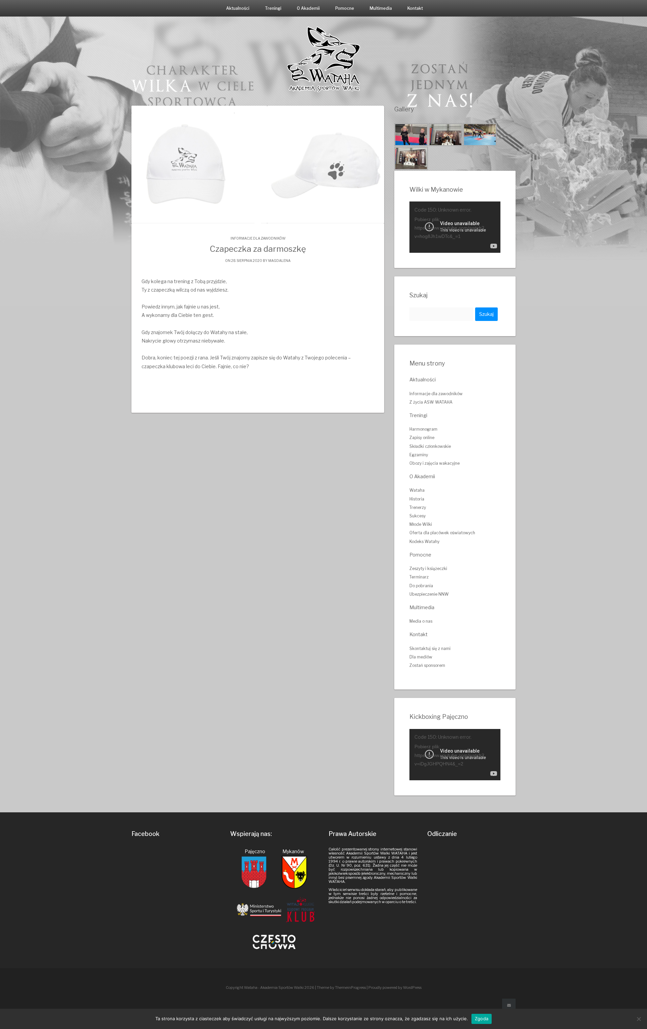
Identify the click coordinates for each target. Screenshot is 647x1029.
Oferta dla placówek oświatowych (442, 532)
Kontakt (415, 8)
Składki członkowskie (430, 446)
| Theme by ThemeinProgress (340, 987)
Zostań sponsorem (427, 665)
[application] (454, 227)
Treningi (273, 8)
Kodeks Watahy (424, 541)
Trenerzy (417, 507)
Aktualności (237, 8)
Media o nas (420, 621)
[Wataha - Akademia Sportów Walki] (323, 59)
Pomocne (344, 8)
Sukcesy (417, 515)
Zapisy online (421, 437)
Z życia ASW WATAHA (431, 402)
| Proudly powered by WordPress (394, 987)
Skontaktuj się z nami (430, 648)
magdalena (279, 261)
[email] (509, 1005)
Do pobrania (421, 585)
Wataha (417, 490)
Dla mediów (420, 656)
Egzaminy (418, 454)
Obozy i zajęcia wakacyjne (434, 463)
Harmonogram (423, 429)
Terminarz (419, 576)
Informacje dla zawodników (257, 238)
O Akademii (308, 8)
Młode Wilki (420, 524)
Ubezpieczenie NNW (429, 594)
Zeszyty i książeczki (428, 568)
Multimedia (381, 8)
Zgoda (481, 1018)
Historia (416, 499)
